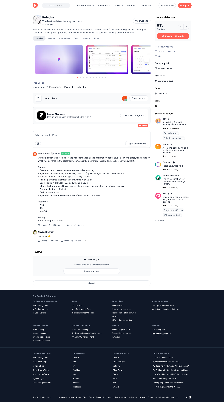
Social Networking (80, 329)
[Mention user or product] (38, 143)
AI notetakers (117, 305)
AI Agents (156, 325)
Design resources (40, 333)
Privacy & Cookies (103, 397)
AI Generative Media (41, 340)
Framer (116, 374)
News (118, 5)
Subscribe (168, 5)
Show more (137, 98)
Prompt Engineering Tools (83, 313)
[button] (96, 38)
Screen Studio (119, 362)
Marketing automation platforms (165, 309)
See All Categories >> (161, 334)
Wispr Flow (117, 370)
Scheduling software (174, 138)
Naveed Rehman (46, 232)
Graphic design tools (41, 337)
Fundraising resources (121, 333)
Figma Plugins (38, 378)
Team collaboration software (124, 313)
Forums (131, 5)
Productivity (55, 87)
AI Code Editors (39, 313)
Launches (103, 5)
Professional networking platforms (86, 333)
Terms (91, 397)
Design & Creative (40, 325)
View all (91, 283)
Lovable (76, 357)
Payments (69, 87)
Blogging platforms (173, 210)
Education (82, 87)
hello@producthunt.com (168, 397)
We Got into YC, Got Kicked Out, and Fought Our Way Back (171, 370)
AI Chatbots (77, 305)
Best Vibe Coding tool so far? (165, 378)
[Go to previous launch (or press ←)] (180, 26)
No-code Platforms (41, 374)
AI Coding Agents (40, 309)
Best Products (84, 5)
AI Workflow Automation (122, 320)
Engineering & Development (45, 301)
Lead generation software (163, 305)
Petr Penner (44, 153)
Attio (74, 366)
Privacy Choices (120, 397)
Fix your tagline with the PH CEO (166, 387)
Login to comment (137, 143)
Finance (115, 325)
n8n (74, 362)
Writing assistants (172, 215)
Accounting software (121, 329)
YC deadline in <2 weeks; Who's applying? (171, 366)
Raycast (76, 382)
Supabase (77, 387)
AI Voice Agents (158, 329)
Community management (83, 337)
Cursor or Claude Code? (163, 357)
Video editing (38, 329)
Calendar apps (171, 133)
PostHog (76, 370)
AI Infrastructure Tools (81, 309)
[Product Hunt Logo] (35, 5)
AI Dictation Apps (40, 362)
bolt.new (116, 366)
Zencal (166, 118)
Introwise (167, 144)
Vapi (74, 374)
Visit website (141, 20)
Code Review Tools (41, 370)
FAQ (85, 397)
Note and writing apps (121, 309)
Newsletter (62, 397)
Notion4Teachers (171, 175)
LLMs (74, 301)
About (78, 397)
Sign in (186, 5)
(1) (45, 225)
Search (115, 316)
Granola (76, 378)
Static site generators (42, 382)
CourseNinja (169, 162)
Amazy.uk (167, 193)
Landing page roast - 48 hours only (168, 382)
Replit (115, 378)
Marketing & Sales (160, 301)
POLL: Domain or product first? (166, 362)
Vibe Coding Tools (40, 305)
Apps (71, 397)
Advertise (146, 5)
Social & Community (81, 325)
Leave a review (91, 271)
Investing (116, 337)
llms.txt (143, 397)
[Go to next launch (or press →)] (186, 26)
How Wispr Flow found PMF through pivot (170, 374)
